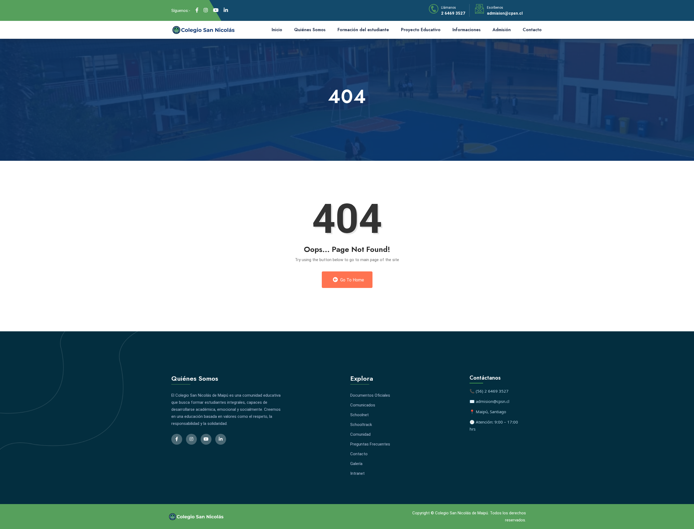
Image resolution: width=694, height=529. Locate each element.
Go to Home (351, 280)
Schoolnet (359, 414)
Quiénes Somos (310, 30)
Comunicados (362, 405)
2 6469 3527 (453, 13)
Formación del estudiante (363, 30)
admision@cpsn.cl (505, 13)
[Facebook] (196, 10)
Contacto (532, 30)
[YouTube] (216, 10)
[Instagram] (206, 10)
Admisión (502, 30)
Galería (356, 463)
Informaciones (466, 30)
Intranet (357, 473)
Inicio (277, 30)
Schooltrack (361, 424)
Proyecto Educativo (421, 30)
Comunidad (360, 434)
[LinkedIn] (226, 10)
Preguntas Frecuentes (370, 444)
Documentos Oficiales (370, 395)
